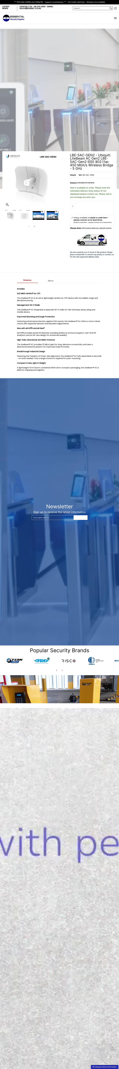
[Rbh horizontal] (95, 660)
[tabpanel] (59, 330)
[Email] (14, 661)
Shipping (73, 183)
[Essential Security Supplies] (14, 18)
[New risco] (68, 660)
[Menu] (115, 18)
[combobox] (91, 8)
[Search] (110, 8)
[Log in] (115, 8)
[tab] (27, 281)
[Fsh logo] (41, 660)
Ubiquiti (73, 175)
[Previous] (6, 180)
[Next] (56, 180)
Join (80, 517)
